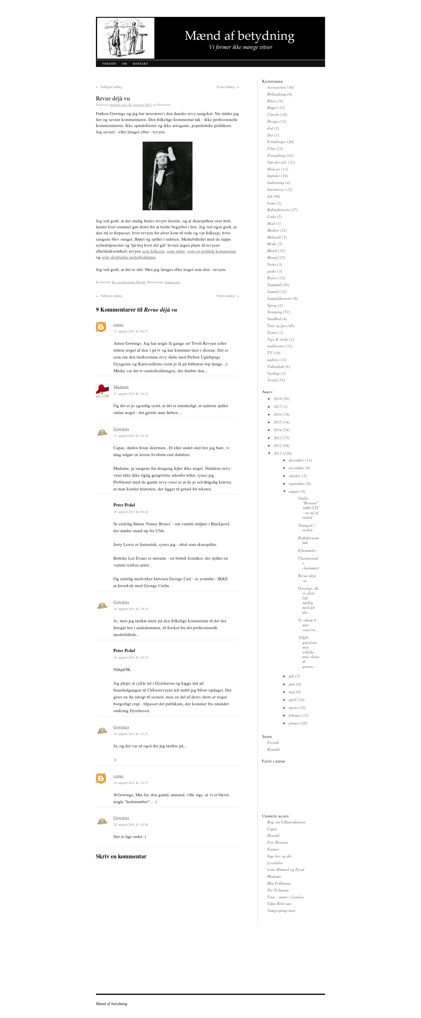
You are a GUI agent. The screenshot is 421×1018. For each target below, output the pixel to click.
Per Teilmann (278, 890)
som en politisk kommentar (211, 251)
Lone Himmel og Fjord (285, 869)
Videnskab (275, 366)
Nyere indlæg (228, 86)
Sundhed (274, 318)
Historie (273, 169)
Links (271, 216)
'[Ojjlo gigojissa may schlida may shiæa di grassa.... (308, 652)
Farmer (273, 849)
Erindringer (276, 141)
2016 (278, 414)
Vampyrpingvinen (281, 910)
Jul (269, 196)
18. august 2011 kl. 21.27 (130, 733)
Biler (271, 101)
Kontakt (140, 64)
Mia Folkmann (279, 883)
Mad (271, 223)
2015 (278, 422)
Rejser (272, 277)
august (294, 491)
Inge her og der (279, 856)
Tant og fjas (276, 325)
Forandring (276, 155)
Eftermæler (307, 550)
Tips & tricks (277, 339)
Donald (273, 835)
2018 (278, 398)
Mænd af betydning (111, 1003)
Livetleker (275, 863)
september (297, 483)
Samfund (274, 284)
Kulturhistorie (123, 282)
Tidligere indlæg (109, 86)
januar (294, 723)
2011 (278, 453)
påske (271, 271)
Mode (271, 243)
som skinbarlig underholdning (129, 257)
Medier (273, 230)
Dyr (270, 135)
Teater (272, 332)
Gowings (121, 428)
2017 (278, 406)
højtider (273, 175)
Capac (272, 828)
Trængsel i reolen (306, 527)
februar (294, 715)
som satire (176, 251)
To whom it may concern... (308, 624)
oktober (295, 475)
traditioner (275, 345)
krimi (271, 203)
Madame (121, 386)
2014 (278, 429)
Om (124, 64)
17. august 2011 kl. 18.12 (130, 393)
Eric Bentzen (277, 842)
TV (269, 352)
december (296, 460)
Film (271, 148)
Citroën (273, 114)
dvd (270, 128)
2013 (278, 437)
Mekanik (274, 237)
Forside (109, 64)
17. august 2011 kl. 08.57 (130, 331)
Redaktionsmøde (308, 540)
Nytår (271, 264)
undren (272, 359)
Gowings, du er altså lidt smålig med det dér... (308, 600)
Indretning (275, 182)
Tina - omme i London (285, 897)
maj (292, 691)
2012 (278, 445)
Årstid (272, 380)
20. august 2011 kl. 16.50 (130, 824)
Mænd (272, 257)
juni (292, 684)
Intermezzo (275, 189)
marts (293, 707)
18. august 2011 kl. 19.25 (130, 657)
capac (118, 324)
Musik (140, 282)
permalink (172, 282)
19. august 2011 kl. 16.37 (130, 782)
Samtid (272, 291)
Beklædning (276, 94)
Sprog (272, 305)
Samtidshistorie (279, 298)
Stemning (274, 311)
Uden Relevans (279, 903)
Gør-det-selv (277, 162)
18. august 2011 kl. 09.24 (130, 511)
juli (291, 676)
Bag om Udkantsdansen (286, 822)
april (292, 699)
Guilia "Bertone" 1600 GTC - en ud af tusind (308, 507)
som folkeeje (153, 251)
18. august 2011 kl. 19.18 (130, 608)
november (296, 467)
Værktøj (273, 373)
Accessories (276, 87)
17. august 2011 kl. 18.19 (130, 435)
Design (272, 121)
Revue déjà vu (307, 578)
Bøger (272, 107)
